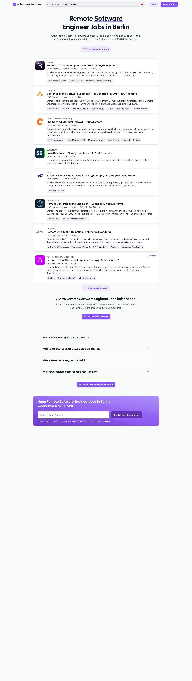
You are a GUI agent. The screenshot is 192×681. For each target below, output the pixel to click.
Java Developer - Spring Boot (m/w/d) (79, 153)
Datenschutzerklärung (104, 421)
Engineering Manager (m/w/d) (74, 121)
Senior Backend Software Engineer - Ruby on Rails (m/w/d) (92, 93)
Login (153, 4)
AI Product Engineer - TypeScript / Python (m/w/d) (82, 65)
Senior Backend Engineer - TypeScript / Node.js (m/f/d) (86, 203)
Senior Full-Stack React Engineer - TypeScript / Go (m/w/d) (92, 175)
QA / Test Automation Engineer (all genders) (79, 231)
